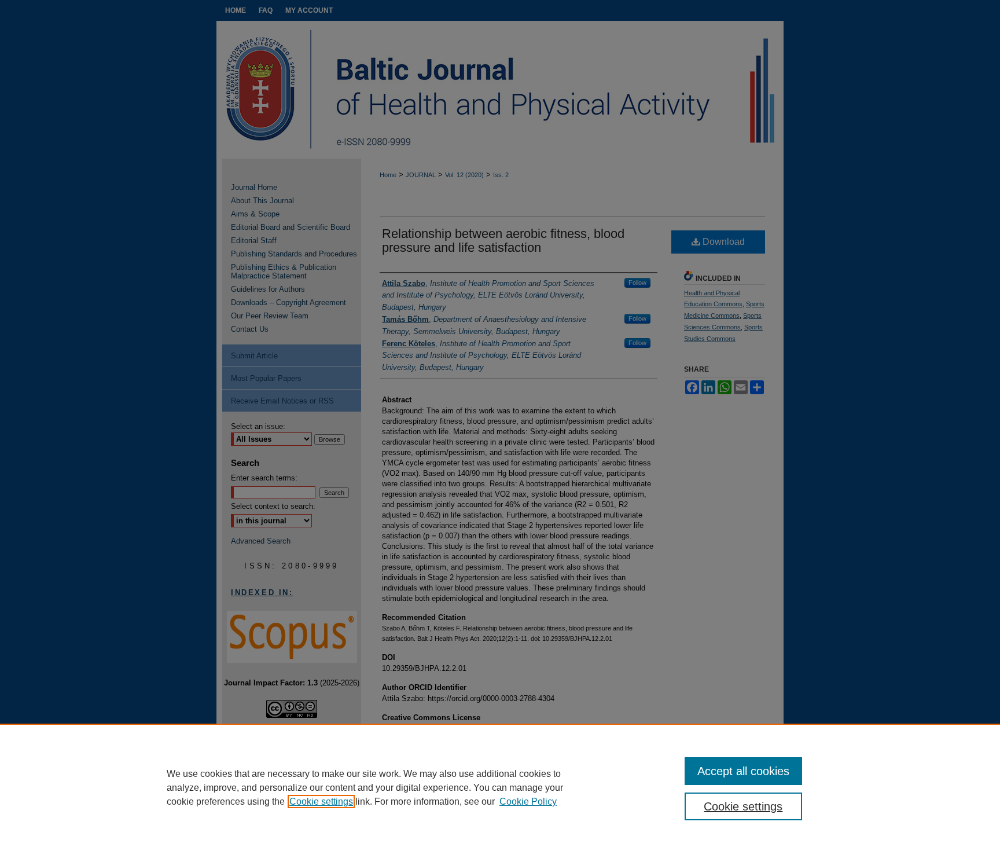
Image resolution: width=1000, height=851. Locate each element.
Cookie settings (321, 801)
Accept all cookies (743, 771)
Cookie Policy (528, 801)
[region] (500, 787)
